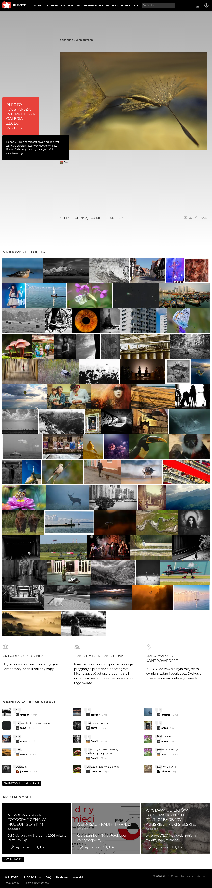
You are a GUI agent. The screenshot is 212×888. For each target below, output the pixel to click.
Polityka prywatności (36, 882)
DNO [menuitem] (79, 5)
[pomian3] (116, 446)
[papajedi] (197, 270)
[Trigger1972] (22, 446)
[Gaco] (65, 346)
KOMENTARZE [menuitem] (129, 5)
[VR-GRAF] (93, 446)
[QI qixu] (184, 295)
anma (164, 728)
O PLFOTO (12, 877)
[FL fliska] (24, 396)
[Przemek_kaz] (142, 472)
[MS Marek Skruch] (67, 497)
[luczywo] (83, 623)
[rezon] (63, 446)
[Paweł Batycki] (115, 522)
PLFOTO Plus (32, 877)
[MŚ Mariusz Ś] (135, 295)
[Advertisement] (133, 190)
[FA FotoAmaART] (86, 320)
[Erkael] (148, 572)
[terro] (185, 572)
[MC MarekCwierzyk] (66, 270)
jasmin (24, 771)
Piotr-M (165, 771)
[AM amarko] (150, 421)
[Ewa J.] (147, 270)
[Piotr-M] (21, 547)
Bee (66, 162)
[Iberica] (43, 346)
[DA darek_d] (23, 522)
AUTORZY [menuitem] (111, 5)
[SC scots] (109, 270)
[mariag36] (116, 421)
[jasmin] (194, 522)
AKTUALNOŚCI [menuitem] (93, 5)
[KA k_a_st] (143, 320)
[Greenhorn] (23, 320)
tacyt (23, 728)
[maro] (102, 472)
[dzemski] (69, 396)
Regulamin (12, 882)
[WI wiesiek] (188, 497)
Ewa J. (94, 741)
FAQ (48, 877)
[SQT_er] (142, 371)
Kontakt (78, 877)
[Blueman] (62, 421)
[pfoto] (188, 320)
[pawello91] (200, 371)
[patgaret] (190, 346)
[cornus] (24, 572)
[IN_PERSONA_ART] (88, 346)
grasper (24, 714)
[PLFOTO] (14, 5)
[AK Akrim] (99, 371)
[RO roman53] (22, 270)
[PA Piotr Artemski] (111, 396)
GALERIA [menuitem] (38, 5)
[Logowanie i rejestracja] (206, 5)
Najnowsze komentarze (29, 702)
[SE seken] (110, 320)
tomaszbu (96, 771)
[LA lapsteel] (192, 396)
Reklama (62, 877)
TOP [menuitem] (70, 5)
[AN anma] (17, 346)
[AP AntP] (63, 547)
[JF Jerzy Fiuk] (186, 472)
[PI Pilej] (175, 270)
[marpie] (89, 295)
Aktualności (16, 797)
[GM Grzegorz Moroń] (31, 623)
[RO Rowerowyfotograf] (149, 446)
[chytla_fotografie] (58, 371)
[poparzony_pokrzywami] (152, 597)
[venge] (189, 421)
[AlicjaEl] (62, 472)
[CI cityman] (152, 497)
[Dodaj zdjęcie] (198, 5)
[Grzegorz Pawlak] (32, 472)
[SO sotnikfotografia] (12, 472)
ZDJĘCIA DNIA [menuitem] (56, 5)
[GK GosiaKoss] (153, 396)
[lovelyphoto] (24, 497)
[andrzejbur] (20, 371)
